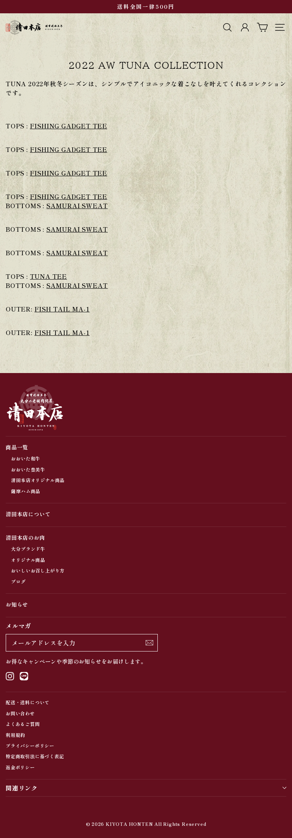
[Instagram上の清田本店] (10, 676)
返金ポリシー (20, 767)
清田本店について (28, 514)
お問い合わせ (20, 713)
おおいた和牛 (25, 458)
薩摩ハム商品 (25, 491)
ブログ (18, 581)
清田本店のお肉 (25, 537)
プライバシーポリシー (30, 745)
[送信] (149, 643)
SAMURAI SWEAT (77, 205)
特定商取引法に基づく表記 (35, 756)
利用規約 (15, 735)
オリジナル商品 (28, 560)
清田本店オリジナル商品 (38, 480)
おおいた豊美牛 (28, 469)
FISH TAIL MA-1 (62, 308)
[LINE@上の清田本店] (24, 676)
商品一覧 (17, 447)
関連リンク (22, 787)
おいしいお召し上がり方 (38, 570)
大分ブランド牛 (28, 548)
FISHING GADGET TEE (68, 125)
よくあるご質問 (23, 724)
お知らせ (17, 604)
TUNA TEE (48, 276)
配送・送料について (27, 702)
